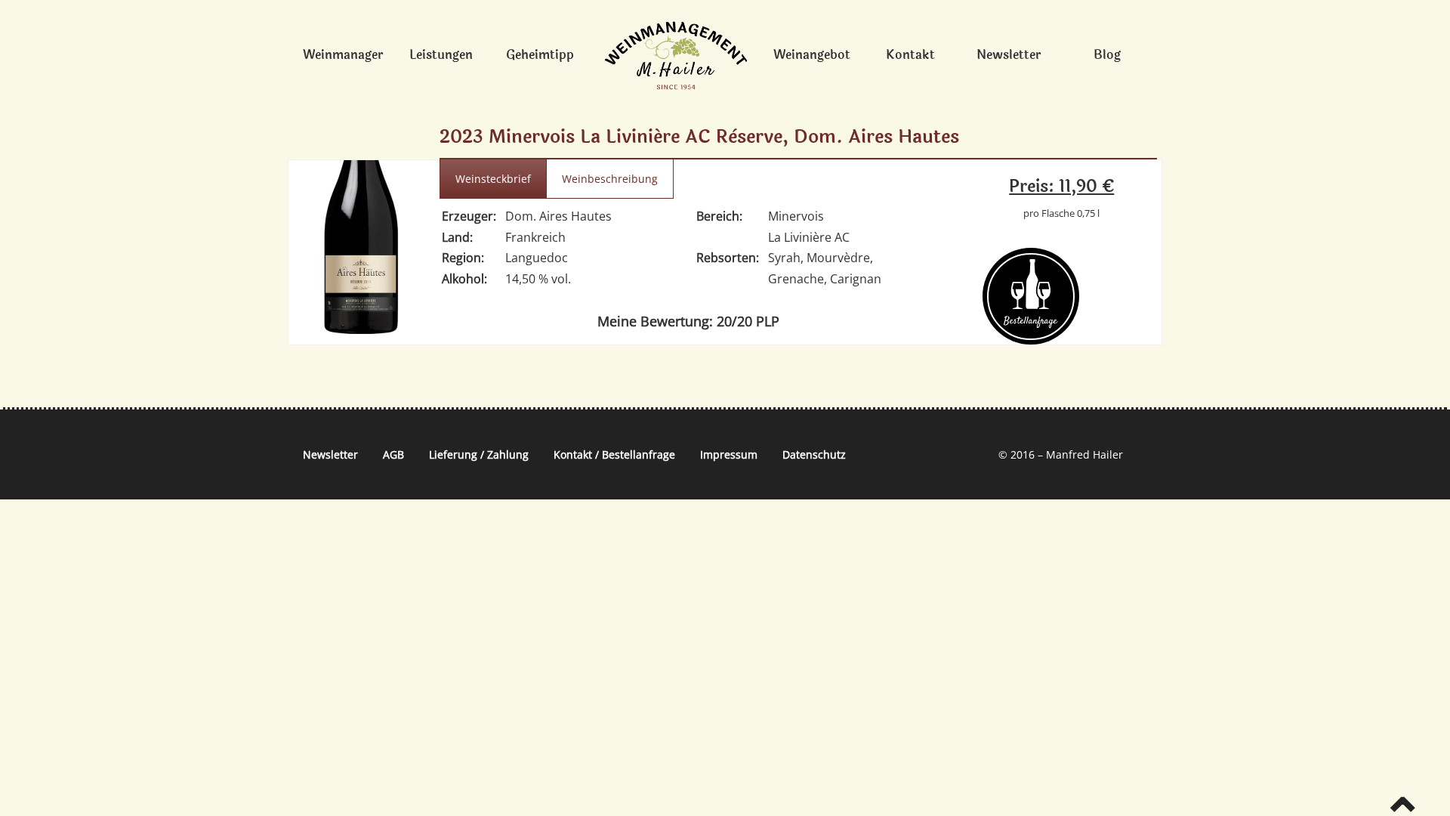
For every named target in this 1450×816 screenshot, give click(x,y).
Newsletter (1008, 55)
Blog (1107, 55)
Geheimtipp (540, 55)
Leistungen (441, 55)
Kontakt (910, 55)
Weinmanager (343, 55)
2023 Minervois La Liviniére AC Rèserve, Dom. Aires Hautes (699, 137)
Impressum (728, 454)
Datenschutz (814, 454)
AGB (393, 454)
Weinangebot (811, 55)
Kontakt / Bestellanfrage (614, 454)
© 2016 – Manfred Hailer (1060, 454)
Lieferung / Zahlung (479, 454)
